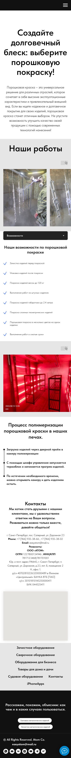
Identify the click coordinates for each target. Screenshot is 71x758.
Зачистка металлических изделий (35, 727)
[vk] (18, 751)
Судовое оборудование (25, 676)
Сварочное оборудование (35, 655)
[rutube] (43, 751)
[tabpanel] (35, 290)
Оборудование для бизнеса (35, 662)
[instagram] (24, 751)
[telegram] (37, 751)
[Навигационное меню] (65, 5)
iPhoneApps (35, 684)
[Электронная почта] (12, 751)
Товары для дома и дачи (35, 669)
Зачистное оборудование (35, 648)
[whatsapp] (5, 751)
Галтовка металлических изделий (34, 720)
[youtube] (30, 751)
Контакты (56, 676)
